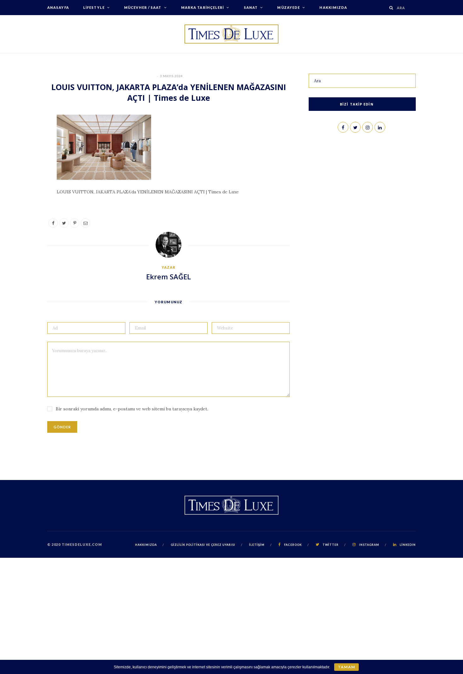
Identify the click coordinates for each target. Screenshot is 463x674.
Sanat (251, 7)
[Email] (26, 188)
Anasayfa (58, 7)
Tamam (346, 667)
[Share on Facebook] (26, 140)
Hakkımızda (333, 7)
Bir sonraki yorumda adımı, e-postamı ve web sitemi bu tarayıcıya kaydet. (132, 409)
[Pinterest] (26, 172)
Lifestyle (94, 7)
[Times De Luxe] (231, 34)
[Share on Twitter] (26, 156)
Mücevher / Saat (143, 7)
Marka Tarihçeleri (202, 7)
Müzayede (288, 7)
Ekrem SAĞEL (168, 276)
